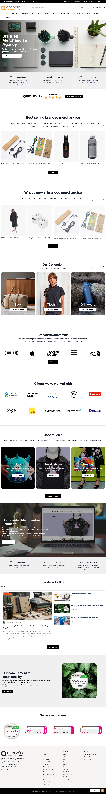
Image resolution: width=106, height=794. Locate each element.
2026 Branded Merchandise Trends (81, 593)
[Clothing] (53, 293)
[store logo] (10, 7)
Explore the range (11, 52)
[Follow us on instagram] (4, 769)
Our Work (45, 764)
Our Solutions (47, 759)
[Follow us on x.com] (1, 769)
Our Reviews (46, 782)
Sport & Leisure (67, 772)
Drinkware (66, 759)
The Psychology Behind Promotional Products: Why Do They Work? (25, 627)
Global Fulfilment (20, 77)
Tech (64, 767)
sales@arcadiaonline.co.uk (12, 1)
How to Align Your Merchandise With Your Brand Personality (84, 618)
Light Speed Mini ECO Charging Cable (38, 164)
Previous (94, 200)
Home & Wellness (68, 774)
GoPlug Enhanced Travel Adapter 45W (38, 237)
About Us (45, 757)
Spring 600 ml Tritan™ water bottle (90, 164)
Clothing (65, 757)
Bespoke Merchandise (55, 77)
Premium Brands (89, 77)
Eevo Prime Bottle (59, 164)
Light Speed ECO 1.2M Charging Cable (12, 164)
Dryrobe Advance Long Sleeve (10, 237)
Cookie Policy (88, 759)
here (23, 84)
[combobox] (56, 7)
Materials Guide (47, 767)
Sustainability (46, 762)
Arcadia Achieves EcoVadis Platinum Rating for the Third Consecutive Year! (87, 606)
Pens (64, 762)
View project (18, 475)
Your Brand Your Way (49, 774)
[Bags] (18, 293)
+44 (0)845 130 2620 (28, 1)
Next (101, 126)
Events (65, 777)
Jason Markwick (10, 622)
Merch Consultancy (54, 562)
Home (44, 754)
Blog (44, 779)
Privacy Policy (88, 757)
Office (65, 764)
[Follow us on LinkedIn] (7, 769)
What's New (66, 779)
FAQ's (44, 777)
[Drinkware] (88, 293)
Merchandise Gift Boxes (50, 772)
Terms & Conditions (90, 754)
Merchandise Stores (89, 562)
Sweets (65, 769)
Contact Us (46, 784)
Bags (64, 754)
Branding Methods (48, 769)
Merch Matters (8, 594)
